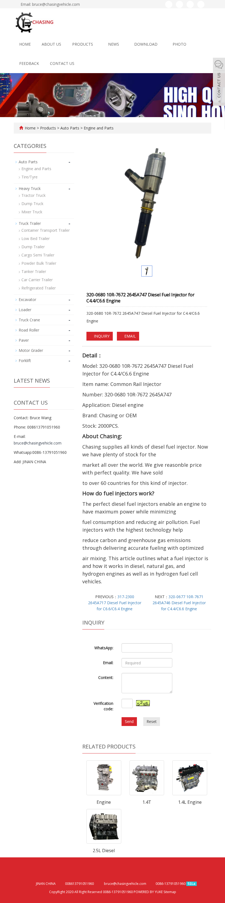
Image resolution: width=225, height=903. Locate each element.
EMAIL (129, 336)
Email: (108, 662)
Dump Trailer (33, 246)
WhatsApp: (103, 647)
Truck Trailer (30, 223)
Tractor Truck (33, 195)
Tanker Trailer (33, 271)
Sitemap (170, 892)
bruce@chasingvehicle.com (37, 443)
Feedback (29, 63)
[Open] (219, 82)
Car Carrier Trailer (37, 279)
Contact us (62, 63)
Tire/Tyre (29, 177)
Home (25, 44)
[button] (95, 44)
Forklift (25, 360)
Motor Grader (31, 350)
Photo (180, 44)
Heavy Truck (30, 188)
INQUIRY (101, 336)
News (114, 44)
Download (146, 44)
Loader (25, 309)
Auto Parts (69, 128)
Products (83, 44)
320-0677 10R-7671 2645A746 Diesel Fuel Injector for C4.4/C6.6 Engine (179, 602)
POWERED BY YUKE (149, 892)
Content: (105, 677)
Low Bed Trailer (35, 238)
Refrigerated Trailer (38, 288)
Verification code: (103, 706)
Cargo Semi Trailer (37, 255)
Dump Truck (32, 203)
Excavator (27, 299)
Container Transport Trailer (45, 230)
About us (51, 44)
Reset (152, 721)
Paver (24, 340)
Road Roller (29, 330)
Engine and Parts (98, 128)
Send (129, 721)
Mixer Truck (31, 211)
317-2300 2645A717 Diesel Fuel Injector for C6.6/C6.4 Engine (114, 602)
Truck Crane (29, 319)
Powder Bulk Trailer (38, 263)
